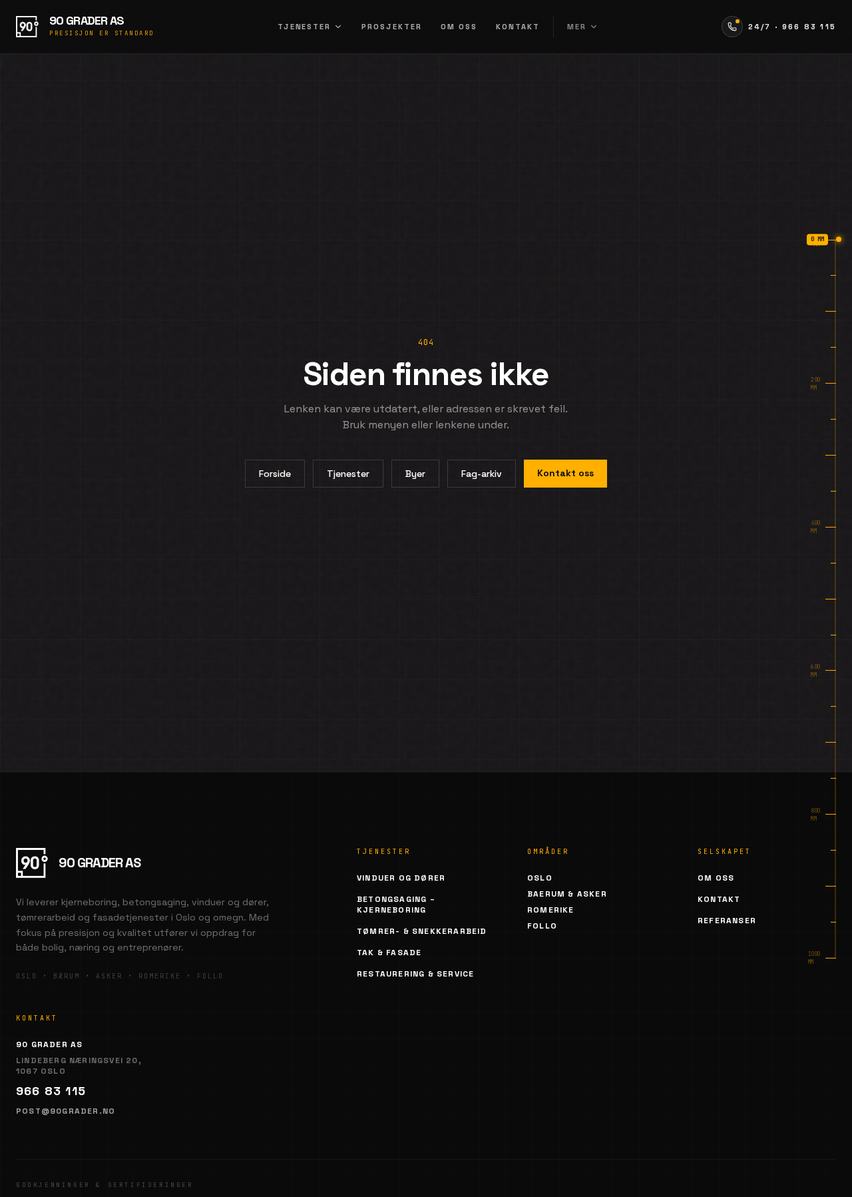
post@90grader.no (65, 1111)
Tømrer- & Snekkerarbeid (422, 931)
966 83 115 (51, 1090)
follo (542, 926)
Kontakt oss (565, 473)
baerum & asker (567, 894)
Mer (576, 26)
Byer (415, 474)
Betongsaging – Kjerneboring (396, 904)
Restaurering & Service (415, 974)
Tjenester (304, 26)
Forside (275, 474)
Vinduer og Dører (401, 878)
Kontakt (518, 26)
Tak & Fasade (389, 952)
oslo (539, 878)
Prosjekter (391, 26)
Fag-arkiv (481, 474)
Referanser (727, 920)
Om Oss (716, 878)
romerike (550, 910)
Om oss (459, 26)
